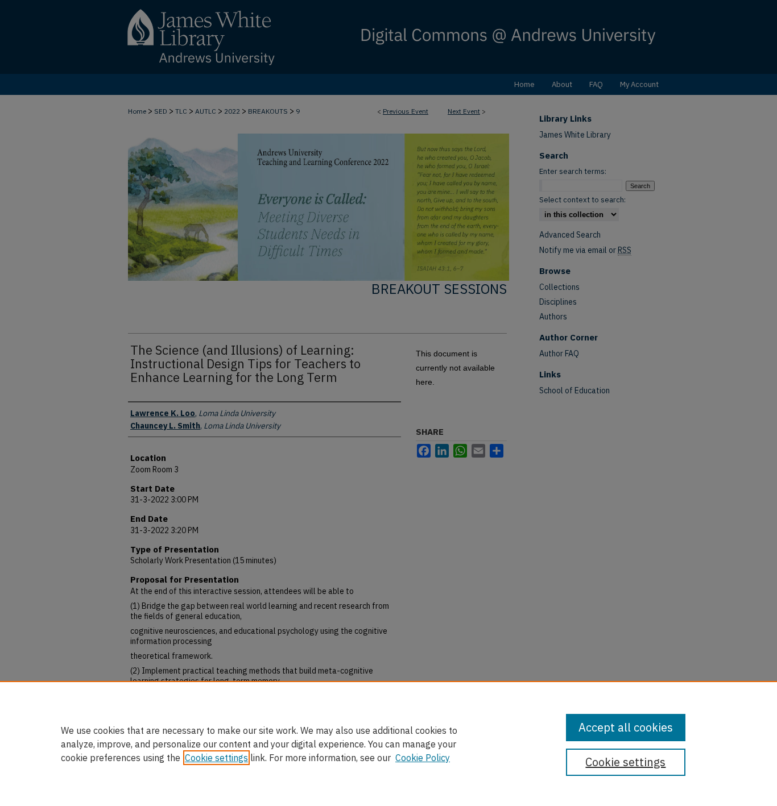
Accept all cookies (625, 727)
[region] (388, 743)
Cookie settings (216, 757)
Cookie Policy (422, 757)
